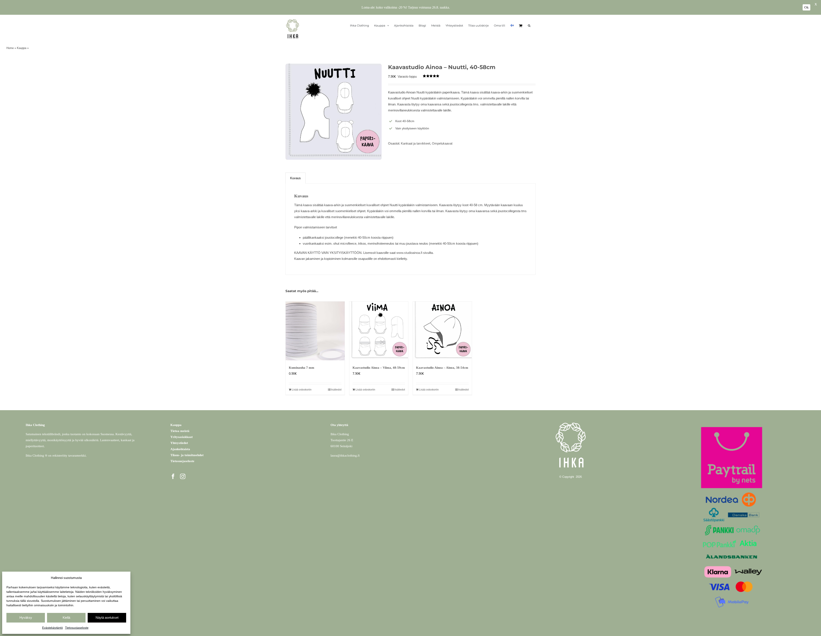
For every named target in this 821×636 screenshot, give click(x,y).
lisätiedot (336, 389)
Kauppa (21, 48)
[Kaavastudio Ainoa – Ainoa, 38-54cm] (442, 331)
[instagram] (182, 476)
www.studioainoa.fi (409, 252)
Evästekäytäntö (52, 627)
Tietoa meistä (179, 431)
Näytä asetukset (107, 617)
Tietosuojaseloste (77, 627)
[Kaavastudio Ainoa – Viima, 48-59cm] (378, 331)
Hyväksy (25, 617)
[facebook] (173, 476)
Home (10, 48)
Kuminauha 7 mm (301, 367)
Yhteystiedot (179, 443)
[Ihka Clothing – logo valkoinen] (570, 420)
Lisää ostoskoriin (302, 389)
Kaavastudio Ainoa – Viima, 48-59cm (379, 367)
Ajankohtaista (180, 449)
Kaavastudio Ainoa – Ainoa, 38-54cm (442, 367)
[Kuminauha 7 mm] (315, 331)
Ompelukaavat (442, 143)
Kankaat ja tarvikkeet (415, 143)
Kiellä (66, 617)
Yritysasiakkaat (181, 437)
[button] (529, 25)
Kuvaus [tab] (295, 178)
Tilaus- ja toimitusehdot (187, 455)
